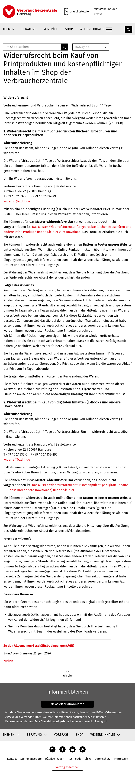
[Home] (30, 11)
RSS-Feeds (74, 758)
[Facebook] (62, 749)
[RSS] (82, 749)
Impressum (121, 758)
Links (88, 758)
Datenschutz (102, 758)
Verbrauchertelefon (77, 11)
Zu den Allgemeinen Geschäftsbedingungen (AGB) (39, 646)
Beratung (28, 29)
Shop (69, 29)
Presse (98, 14)
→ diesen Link (88, 721)
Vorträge (50, 29)
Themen (8, 29)
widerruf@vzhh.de (17, 201)
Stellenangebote (31, 758)
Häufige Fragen (54, 758)
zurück (8, 661)
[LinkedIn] (72, 749)
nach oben (67, 675)
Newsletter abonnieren (67, 704)
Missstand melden (105, 9)
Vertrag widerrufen (67, 767)
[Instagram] (52, 749)
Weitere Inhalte (92, 29)
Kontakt (12, 758)
